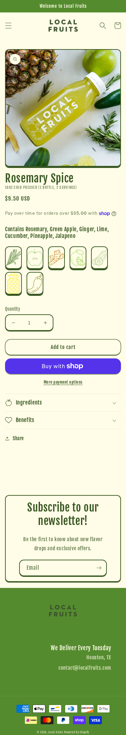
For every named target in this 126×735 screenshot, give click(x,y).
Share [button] (18, 438)
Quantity (12, 309)
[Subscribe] (98, 568)
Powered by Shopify (76, 732)
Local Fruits (55, 732)
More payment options (63, 382)
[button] (8, 25)
